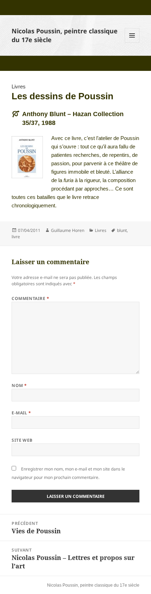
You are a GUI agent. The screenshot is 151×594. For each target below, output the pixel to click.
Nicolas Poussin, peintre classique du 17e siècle (93, 585)
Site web (22, 440)
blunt (122, 230)
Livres (19, 86)
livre (16, 237)
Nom (19, 385)
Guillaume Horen (67, 230)
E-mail (21, 413)
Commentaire (30, 298)
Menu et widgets (132, 42)
